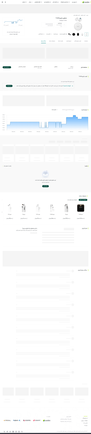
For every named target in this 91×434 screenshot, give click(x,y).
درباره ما (85, 425)
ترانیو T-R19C (52, 214)
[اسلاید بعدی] (2, 212)
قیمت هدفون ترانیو (77, 15)
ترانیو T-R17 (38, 214)
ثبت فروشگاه (85, 418)
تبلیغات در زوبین (84, 420)
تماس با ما (85, 423)
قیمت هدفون (83, 15)
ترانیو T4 (66, 214)
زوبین (87, 15)
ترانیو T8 (23, 214)
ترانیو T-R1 (9, 214)
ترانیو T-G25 (81, 214)
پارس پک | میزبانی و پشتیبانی (65, 419)
